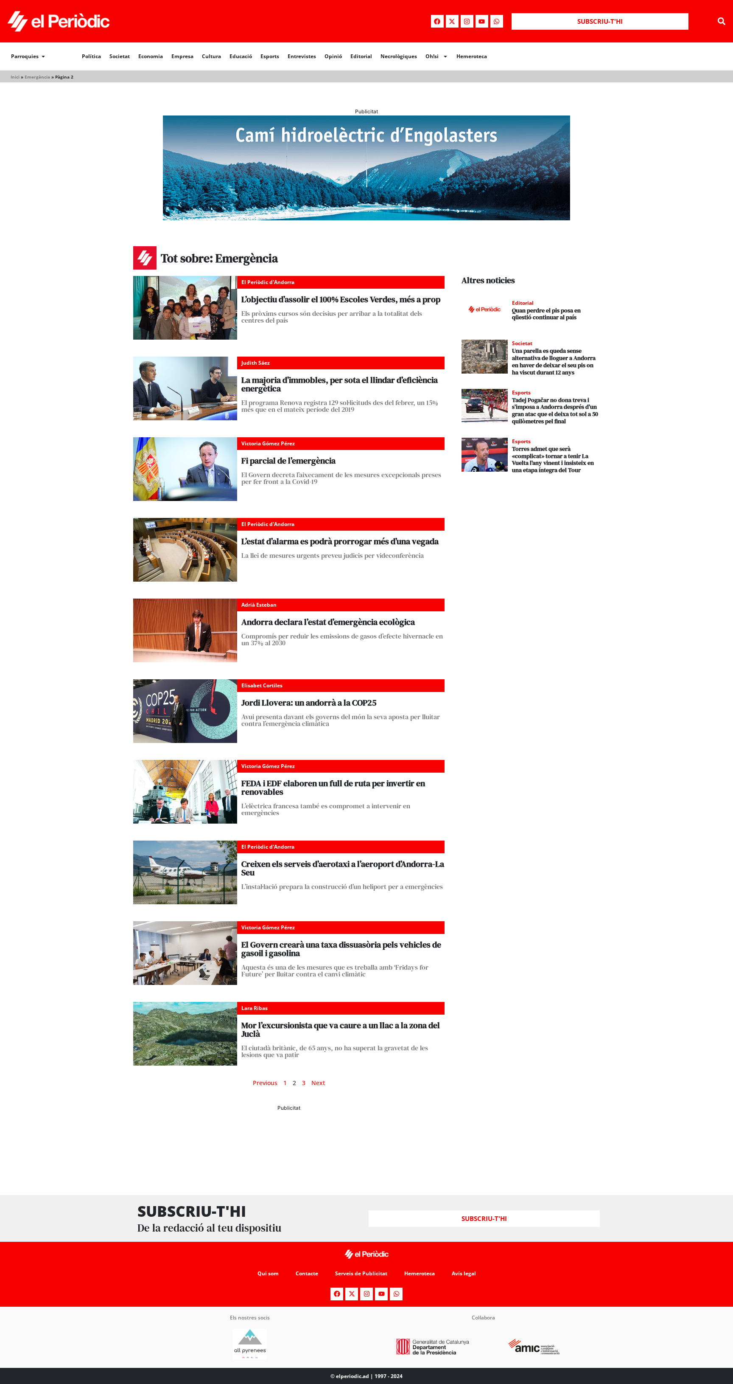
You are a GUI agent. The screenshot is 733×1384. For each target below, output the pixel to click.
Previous (265, 1083)
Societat (119, 56)
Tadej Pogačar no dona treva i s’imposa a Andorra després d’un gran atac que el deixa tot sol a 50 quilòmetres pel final (555, 410)
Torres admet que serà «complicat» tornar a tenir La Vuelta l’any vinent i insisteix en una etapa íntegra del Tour (553, 459)
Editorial (361, 56)
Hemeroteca (471, 56)
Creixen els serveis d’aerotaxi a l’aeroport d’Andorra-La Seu (342, 868)
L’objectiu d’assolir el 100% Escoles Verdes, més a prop (340, 299)
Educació (240, 56)
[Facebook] (437, 21)
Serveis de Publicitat (361, 1273)
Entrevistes (302, 56)
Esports (269, 56)
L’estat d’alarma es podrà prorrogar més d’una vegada (340, 541)
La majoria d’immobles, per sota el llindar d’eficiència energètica (339, 384)
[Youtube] (482, 21)
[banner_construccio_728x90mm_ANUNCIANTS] (288, 1147)
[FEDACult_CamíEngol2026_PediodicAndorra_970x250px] (366, 218)
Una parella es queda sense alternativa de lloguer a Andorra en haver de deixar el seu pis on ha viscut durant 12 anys (554, 361)
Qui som (268, 1273)
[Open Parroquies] (43, 56)
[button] (722, 21)
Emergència (37, 77)
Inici (15, 77)
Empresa (182, 56)
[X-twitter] (452, 21)
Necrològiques (398, 56)
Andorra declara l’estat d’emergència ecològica (328, 622)
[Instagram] (467, 21)
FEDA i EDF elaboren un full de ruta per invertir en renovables (333, 787)
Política (91, 56)
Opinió (333, 56)
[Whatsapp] (496, 21)
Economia (150, 56)
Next (318, 1083)
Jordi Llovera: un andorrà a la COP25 (309, 703)
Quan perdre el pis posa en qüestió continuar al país (546, 314)
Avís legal (464, 1273)
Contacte (307, 1273)
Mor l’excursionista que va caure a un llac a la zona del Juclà (340, 1029)
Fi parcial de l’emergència (288, 461)
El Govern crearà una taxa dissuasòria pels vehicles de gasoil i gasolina (341, 949)
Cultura (211, 56)
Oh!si (432, 56)
